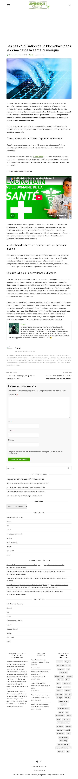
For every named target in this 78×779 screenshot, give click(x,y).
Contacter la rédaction (39, 766)
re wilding (63, 741)
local (58, 719)
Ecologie (9, 538)
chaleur (69, 676)
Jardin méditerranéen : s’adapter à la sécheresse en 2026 (25, 487)
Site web (11, 440)
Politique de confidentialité (56, 775)
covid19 (59, 690)
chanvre (60, 680)
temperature (66, 748)
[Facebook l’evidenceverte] (37, 761)
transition (61, 751)
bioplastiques (59, 676)
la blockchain (38, 157)
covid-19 (67, 687)
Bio (7, 525)
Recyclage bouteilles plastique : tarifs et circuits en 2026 (25, 479)
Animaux (9, 521)
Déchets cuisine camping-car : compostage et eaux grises (25, 491)
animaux (61, 669)
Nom (10, 421)
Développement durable (14, 534)
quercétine (60, 733)
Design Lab (42, 775)
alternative (60, 665)
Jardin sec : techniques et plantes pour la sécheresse (24, 496)
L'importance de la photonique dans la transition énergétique (26, 585)
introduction (60, 716)
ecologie (67, 690)
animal (68, 665)
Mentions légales (39, 770)
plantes (68, 726)
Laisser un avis (40, 55)
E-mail (10, 430)
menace (60, 723)
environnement (63, 701)
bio (68, 669)
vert (68, 751)
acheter (59, 662)
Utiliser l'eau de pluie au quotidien (17, 578)
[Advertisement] (39, 27)
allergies (67, 662)
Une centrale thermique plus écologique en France (23, 571)
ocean (67, 723)
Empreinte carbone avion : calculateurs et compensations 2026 (27, 483)
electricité (68, 694)
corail (58, 683)
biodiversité (63, 672)
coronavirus (66, 683)
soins (58, 748)
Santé (31, 55)
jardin (69, 716)
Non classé (10, 551)
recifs (68, 733)
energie (59, 698)
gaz (67, 712)
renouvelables (63, 737)
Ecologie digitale (11, 542)
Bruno (11, 55)
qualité (67, 730)
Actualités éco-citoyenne (14, 517)
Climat (8, 530)
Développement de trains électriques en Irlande (22, 591)
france (61, 712)
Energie (8, 546)
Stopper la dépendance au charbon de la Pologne (23, 565)
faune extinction (63, 708)
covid (59, 687)
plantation (59, 726)
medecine (66, 719)
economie (59, 694)
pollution (60, 730)
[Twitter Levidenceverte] (40, 761)
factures (63, 705)
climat (67, 680)
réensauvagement (63, 744)
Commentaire (13, 394)
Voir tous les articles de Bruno (25, 351)
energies (67, 698)
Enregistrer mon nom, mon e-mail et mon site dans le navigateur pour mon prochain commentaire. (35, 452)
